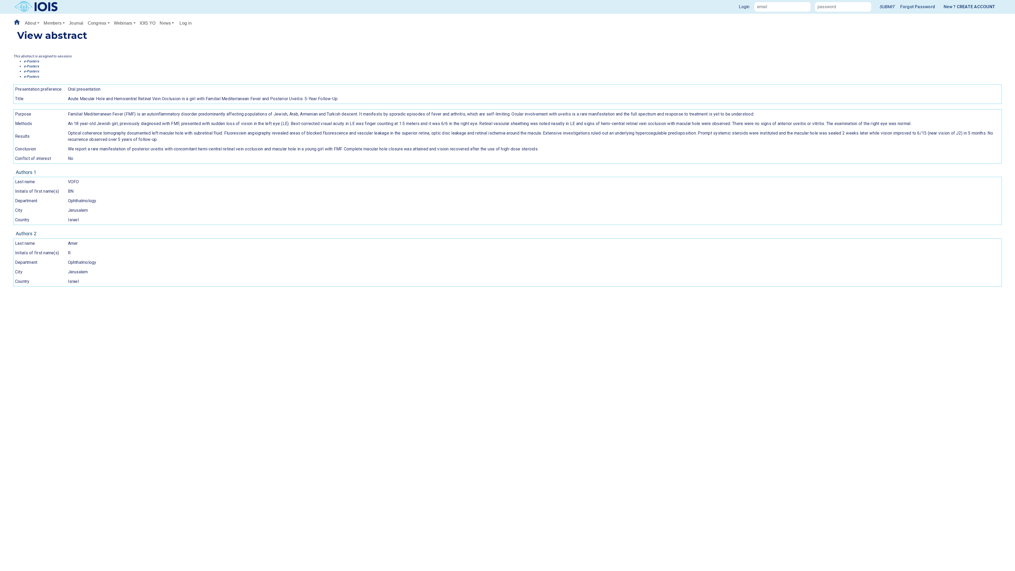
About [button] (30, 23)
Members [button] (53, 23)
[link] (887, 7)
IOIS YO (148, 23)
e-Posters (31, 61)
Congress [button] (97, 23)
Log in (185, 23)
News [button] (165, 23)
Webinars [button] (123, 23)
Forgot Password (917, 6)
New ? (969, 6)
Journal (76, 23)
